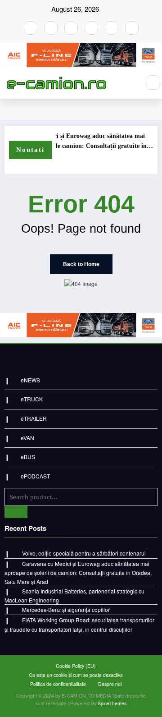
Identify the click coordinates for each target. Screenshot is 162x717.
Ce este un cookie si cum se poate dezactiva (76, 674)
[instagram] (51, 28)
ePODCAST (35, 476)
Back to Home (81, 264)
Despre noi (110, 683)
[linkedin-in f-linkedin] (132, 28)
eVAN (27, 437)
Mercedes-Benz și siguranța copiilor (66, 609)
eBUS (28, 456)
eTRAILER (34, 418)
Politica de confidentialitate (58, 683)
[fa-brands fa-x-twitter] (91, 28)
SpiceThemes (112, 703)
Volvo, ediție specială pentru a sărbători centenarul (84, 553)
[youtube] (71, 28)
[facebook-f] (30, 28)
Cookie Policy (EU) (76, 665)
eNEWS (30, 380)
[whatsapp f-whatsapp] (111, 28)
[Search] (153, 82)
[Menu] (128, 83)
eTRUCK (32, 399)
